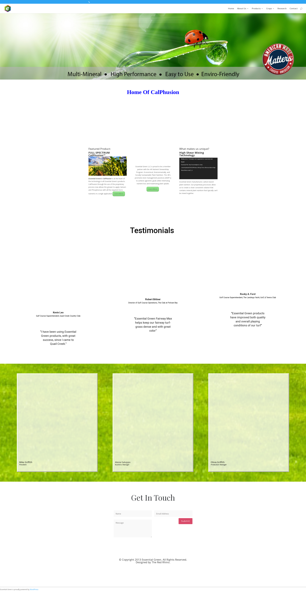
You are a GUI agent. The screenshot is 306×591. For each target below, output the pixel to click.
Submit (185, 521)
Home (231, 9)
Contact (294, 9)
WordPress (34, 589)
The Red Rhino (160, 562)
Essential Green (151, 559)
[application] (198, 168)
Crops (269, 9)
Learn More (118, 194)
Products (256, 9)
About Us (241, 9)
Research (282, 9)
